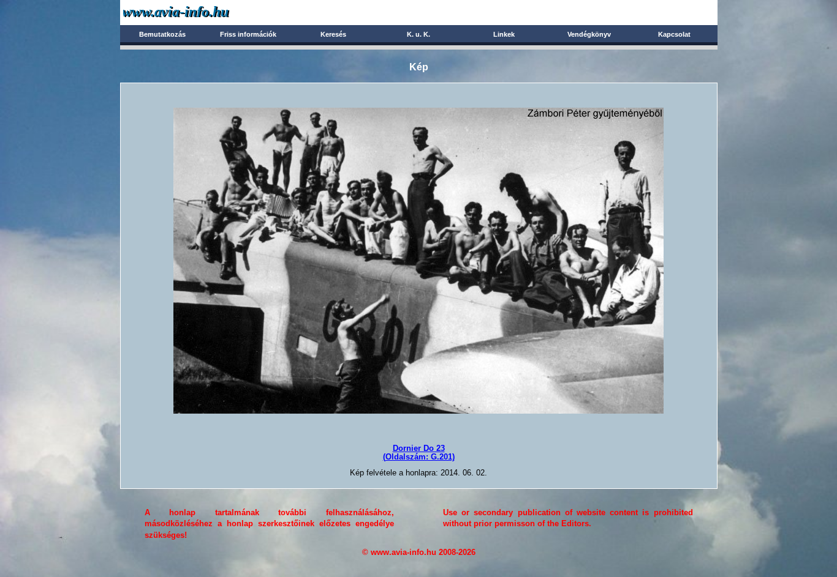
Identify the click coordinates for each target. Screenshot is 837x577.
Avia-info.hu (197, 12)
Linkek (504, 34)
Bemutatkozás (162, 34)
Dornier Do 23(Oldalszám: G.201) (419, 452)
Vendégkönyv (589, 34)
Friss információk (248, 34)
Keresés (333, 34)
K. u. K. (418, 34)
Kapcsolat (674, 34)
